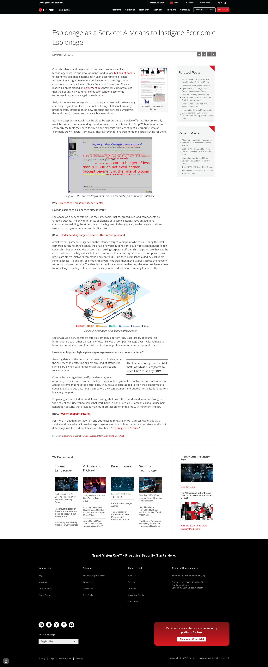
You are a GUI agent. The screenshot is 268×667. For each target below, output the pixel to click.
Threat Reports (45, 588)
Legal (52, 658)
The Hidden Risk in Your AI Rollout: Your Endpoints (196, 172)
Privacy (42, 658)
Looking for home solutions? (51, 3)
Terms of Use (65, 658)
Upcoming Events (136, 595)
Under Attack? (157, 3)
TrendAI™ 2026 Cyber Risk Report (197, 167)
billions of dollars (124, 73)
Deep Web (120, 436)
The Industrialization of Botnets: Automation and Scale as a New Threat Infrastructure (66, 513)
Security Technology (148, 468)
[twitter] (209, 54)
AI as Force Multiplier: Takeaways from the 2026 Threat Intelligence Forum (195, 143)
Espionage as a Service (125, 428)
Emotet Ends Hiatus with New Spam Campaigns (194, 105)
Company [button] (185, 9)
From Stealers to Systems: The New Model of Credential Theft (194, 80)
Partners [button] (171, 9)
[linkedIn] (213, 54)
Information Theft (105, 436)
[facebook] (204, 54)
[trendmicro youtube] (71, 625)
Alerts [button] (175, 3)
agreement (90, 88)
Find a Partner (45, 595)
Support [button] (190, 3)
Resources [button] (205, 3)
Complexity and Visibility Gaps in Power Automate (66, 523)
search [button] (225, 3)
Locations (132, 588)
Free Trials (88, 595)
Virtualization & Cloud (93, 468)
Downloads (88, 588)
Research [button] (144, 9)
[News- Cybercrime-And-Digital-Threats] (199, 54)
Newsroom (44, 582)
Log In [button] (219, 3)
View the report (187, 486)
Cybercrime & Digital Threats (75, 436)
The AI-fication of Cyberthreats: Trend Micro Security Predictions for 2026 (120, 516)
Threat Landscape (63, 468)
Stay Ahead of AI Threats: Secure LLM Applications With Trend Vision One (150, 511)
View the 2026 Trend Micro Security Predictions (193, 526)
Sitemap (79, 658)
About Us (132, 575)
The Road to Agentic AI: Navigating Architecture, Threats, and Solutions (150, 523)
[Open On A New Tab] (153, 86)
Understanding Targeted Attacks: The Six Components (92, 235)
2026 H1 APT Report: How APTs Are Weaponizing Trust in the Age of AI (195, 151)
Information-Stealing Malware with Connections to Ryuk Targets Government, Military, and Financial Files (196, 114)
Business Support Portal (94, 575)
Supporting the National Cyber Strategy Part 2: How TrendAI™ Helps (195, 161)
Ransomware (121, 466)
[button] (59, 641)
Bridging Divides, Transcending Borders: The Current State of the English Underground (195, 97)
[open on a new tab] (56, 625)
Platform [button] (116, 9)
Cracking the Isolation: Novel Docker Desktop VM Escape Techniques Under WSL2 (94, 511)
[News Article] (196, 472)
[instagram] (64, 625)
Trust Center (133, 601)
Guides (93, 436)
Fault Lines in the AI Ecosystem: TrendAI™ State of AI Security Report (65, 493)
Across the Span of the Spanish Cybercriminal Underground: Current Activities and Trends (195, 88)
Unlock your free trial (203, 9)
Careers (131, 582)
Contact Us (223, 10)
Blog (41, 575)
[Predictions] (196, 510)
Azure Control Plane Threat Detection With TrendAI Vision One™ (93, 523)
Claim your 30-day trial (190, 638)
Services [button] (158, 9)
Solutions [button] (130, 9)
